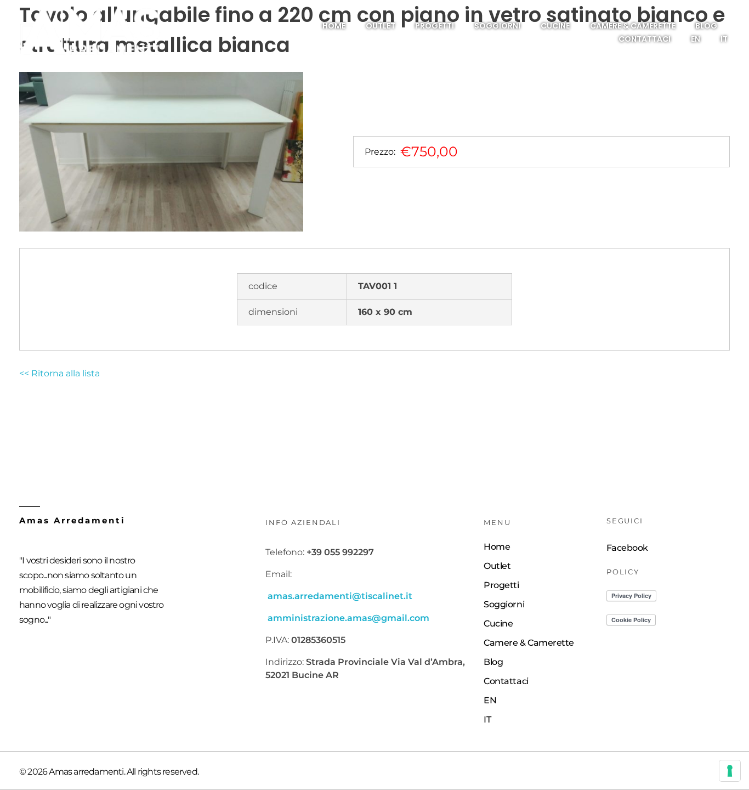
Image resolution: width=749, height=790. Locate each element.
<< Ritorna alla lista (59, 373)
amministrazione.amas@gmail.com (348, 618)
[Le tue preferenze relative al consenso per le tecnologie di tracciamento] (729, 770)
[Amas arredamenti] (90, 31)
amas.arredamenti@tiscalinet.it (340, 596)
